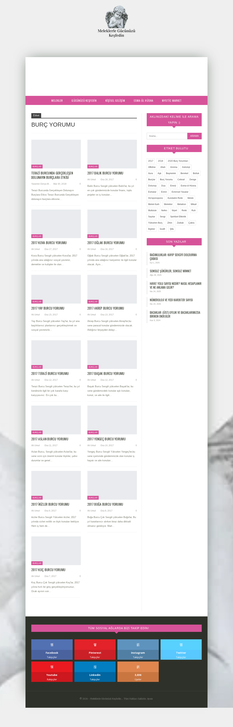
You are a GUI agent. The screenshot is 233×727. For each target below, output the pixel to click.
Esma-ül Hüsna (143, 100)
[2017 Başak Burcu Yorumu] (112, 354)
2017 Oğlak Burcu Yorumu (106, 242)
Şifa (172, 229)
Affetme (152, 167)
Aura (150, 173)
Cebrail (181, 179)
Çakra (191, 223)
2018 (160, 161)
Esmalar (152, 192)
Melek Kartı (153, 204)
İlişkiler (151, 229)
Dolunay (152, 185)
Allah (162, 167)
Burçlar (37, 167)
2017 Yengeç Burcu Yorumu (106, 439)
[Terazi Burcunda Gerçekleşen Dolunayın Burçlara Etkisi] (56, 154)
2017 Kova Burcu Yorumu (49, 242)
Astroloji (186, 167)
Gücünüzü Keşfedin (84, 100)
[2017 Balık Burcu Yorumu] (112, 154)
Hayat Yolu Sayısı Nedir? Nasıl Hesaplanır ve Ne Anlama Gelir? (176, 285)
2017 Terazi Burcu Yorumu (50, 373)
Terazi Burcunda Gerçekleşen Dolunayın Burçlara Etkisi (52, 175)
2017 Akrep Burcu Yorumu (105, 308)
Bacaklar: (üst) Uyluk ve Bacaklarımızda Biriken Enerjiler (175, 314)
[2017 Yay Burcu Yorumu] (56, 289)
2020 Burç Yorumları (178, 161)
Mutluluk (152, 210)
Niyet (174, 210)
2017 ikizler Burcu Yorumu (50, 504)
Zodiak (180, 223)
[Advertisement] (116, 64)
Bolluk (196, 173)
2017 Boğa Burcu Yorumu (105, 504)
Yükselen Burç (155, 223)
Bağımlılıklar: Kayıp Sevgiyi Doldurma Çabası (173, 257)
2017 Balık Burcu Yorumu (105, 173)
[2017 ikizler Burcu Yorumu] (56, 485)
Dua (163, 185)
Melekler (57, 100)
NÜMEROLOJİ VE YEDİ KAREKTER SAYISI (171, 300)
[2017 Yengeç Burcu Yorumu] (112, 420)
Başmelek (171, 173)
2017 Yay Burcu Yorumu (47, 308)
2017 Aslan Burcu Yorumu (49, 439)
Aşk (159, 173)
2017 (150, 161)
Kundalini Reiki (175, 198)
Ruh (193, 210)
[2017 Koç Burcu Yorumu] (56, 550)
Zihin (169, 223)
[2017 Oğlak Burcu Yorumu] (112, 224)
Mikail (194, 204)
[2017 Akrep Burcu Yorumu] (112, 289)
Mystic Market (172, 100)
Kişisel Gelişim (115, 100)
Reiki (184, 210)
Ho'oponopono (155, 198)
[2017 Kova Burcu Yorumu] (56, 224)
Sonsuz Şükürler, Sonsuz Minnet (170, 271)
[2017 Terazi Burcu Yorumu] (56, 354)
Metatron (181, 204)
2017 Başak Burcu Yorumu (106, 373)
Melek (190, 198)
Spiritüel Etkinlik (178, 216)
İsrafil (162, 229)
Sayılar (151, 216)
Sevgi (162, 216)
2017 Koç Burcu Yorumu (48, 569)
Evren (164, 192)
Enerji (173, 185)
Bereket (184, 173)
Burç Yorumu (166, 179)
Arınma (173, 167)
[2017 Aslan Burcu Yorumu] (56, 420)
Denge (192, 179)
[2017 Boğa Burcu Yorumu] (112, 485)
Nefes (164, 210)
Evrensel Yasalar (180, 192)
